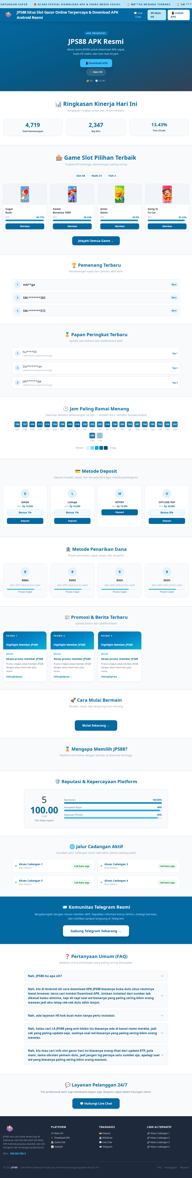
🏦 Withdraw (105, 1137)
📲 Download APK (96, 63)
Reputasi (184, 1167)
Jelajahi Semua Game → (96, 241)
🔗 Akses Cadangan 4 (158, 1146)
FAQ (159, 1167)
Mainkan (25, 226)
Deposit (25, 520)
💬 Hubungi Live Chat (96, 1103)
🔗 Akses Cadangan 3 (158, 1142)
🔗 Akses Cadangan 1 (158, 1133)
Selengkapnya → (15, 676)
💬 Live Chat (138, 14)
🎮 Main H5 (156, 14)
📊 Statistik (57, 1146)
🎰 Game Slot (58, 1142)
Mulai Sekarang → (96, 725)
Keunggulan (171, 1167)
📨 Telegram (105, 1146)
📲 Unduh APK (177, 14)
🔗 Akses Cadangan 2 (158, 1137)
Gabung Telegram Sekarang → (96, 931)
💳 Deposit (104, 1133)
